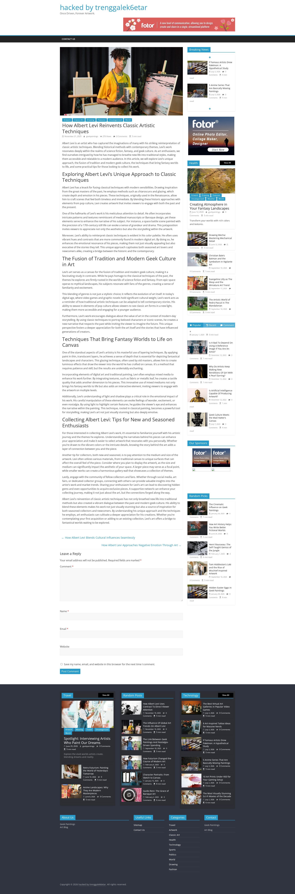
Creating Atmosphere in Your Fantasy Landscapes (209, 206)
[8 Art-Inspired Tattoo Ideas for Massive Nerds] (191, 721)
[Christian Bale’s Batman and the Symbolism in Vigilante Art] (197, 254)
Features (101, 120)
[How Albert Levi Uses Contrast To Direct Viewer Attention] (132, 702)
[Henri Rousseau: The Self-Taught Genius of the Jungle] (198, 543)
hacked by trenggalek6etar (103, 7)
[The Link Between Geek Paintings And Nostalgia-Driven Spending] (132, 737)
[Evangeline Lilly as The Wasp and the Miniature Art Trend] (197, 277)
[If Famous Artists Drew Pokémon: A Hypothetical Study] (197, 62)
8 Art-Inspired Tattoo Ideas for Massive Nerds (216, 725)
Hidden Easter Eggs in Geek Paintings (220, 589)
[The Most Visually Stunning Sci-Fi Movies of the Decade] (191, 791)
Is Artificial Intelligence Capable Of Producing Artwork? (220, 393)
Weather (211, 198)
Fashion (173, 869)
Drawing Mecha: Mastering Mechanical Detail (220, 238)
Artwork (67, 120)
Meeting (79, 729)
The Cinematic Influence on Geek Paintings (218, 507)
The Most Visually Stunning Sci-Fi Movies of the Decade (217, 795)
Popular (197, 325)
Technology (175, 844)
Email (64, 629)
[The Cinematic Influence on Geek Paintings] (198, 502)
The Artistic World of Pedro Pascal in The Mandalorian (219, 302)
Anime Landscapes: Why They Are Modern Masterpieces (95, 790)
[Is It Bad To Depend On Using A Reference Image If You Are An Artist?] (198, 340)
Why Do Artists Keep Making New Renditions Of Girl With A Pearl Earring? (221, 371)
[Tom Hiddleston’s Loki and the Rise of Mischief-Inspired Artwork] (198, 563)
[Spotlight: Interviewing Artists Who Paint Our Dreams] (88, 702)
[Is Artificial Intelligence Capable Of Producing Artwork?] (198, 388)
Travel (89, 729)
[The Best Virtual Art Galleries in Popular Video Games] (191, 702)
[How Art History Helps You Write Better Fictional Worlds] (198, 522)
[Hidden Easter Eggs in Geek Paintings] (198, 586)
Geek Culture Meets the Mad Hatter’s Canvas (219, 417)
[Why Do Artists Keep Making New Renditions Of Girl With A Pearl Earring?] (198, 364)
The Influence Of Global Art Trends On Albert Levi (157, 724)
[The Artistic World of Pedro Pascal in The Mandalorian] (197, 298)
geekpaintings (92, 136)
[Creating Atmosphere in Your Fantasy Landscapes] (211, 170)
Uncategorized (115, 120)
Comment (66, 566)
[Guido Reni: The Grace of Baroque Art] (132, 789)
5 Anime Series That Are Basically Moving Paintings (219, 88)
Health (172, 839)
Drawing (90, 120)
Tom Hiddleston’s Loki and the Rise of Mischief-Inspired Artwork (220, 569)
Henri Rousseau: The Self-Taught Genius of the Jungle (220, 547)
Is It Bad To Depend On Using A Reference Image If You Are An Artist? (221, 347)
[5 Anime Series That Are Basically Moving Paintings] (197, 85)
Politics (172, 854)
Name (64, 611)
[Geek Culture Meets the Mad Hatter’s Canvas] (198, 412)
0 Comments (121, 136)
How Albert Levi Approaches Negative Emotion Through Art (141, 545)
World (127, 120)
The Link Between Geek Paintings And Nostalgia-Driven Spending (155, 742)
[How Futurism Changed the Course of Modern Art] (132, 756)
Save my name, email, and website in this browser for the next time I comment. (109, 664)
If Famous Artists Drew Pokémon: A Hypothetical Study (220, 65)
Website (64, 646)
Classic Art (78, 120)
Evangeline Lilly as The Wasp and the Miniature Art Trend (220, 282)
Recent (212, 325)
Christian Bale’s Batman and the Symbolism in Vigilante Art (220, 260)
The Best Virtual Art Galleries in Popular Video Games (216, 706)
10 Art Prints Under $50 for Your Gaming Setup (217, 778)
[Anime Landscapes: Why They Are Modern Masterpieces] (72, 785)
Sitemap (138, 825)
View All (227, 162)
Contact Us (68, 39)
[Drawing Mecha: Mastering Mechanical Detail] (197, 233)
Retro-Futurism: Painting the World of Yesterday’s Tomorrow (95, 770)
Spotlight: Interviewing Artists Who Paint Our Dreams (87, 740)
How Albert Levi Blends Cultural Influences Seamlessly (98, 537)
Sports (172, 849)
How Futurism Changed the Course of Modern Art (157, 760)
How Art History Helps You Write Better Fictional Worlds (220, 527)
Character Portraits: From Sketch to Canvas (156, 776)
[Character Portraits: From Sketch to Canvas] (132, 773)
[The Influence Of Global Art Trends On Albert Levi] (132, 721)
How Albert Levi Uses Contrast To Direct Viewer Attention (156, 706)
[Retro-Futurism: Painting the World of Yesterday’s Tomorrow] (72, 766)
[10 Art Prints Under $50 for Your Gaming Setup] (191, 775)
